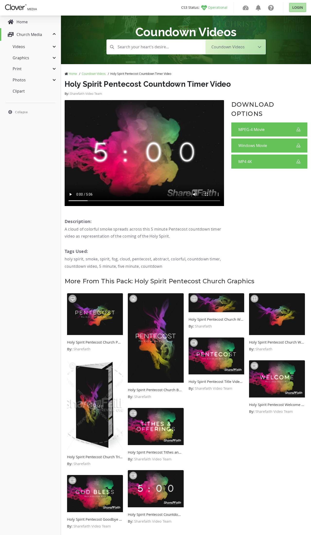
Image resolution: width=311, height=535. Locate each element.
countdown (151, 266)
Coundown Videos (94, 74)
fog (115, 259)
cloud (125, 259)
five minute (128, 266)
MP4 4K (245, 161)
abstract (161, 259)
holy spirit (74, 259)
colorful (178, 259)
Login (297, 7)
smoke (92, 259)
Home (73, 74)
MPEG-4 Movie (251, 129)
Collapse (21, 112)
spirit (105, 259)
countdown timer (203, 259)
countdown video (81, 266)
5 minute (107, 266)
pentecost (141, 259)
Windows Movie (252, 145)
